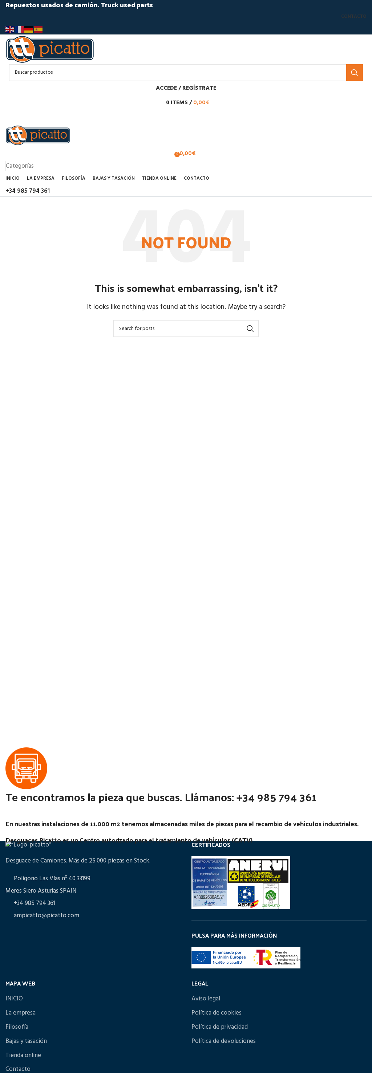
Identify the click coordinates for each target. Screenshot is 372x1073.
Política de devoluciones (223, 1041)
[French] (19, 29)
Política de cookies (216, 1013)
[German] (29, 29)
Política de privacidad (219, 1027)
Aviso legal (205, 999)
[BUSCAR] (354, 72)
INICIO (14, 999)
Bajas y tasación (26, 1041)
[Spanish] (38, 29)
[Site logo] (49, 49)
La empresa (20, 1013)
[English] (10, 29)
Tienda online (23, 1055)
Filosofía (16, 1027)
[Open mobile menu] (186, 117)
